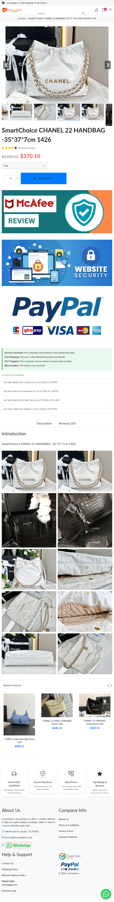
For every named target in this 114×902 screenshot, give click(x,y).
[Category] (110, 10)
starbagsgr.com (10, 885)
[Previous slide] (108, 685)
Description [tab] (44, 423)
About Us (64, 819)
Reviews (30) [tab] (67, 423)
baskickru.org (9, 891)
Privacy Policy (66, 831)
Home (23, 19)
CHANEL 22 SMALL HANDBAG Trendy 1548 (57, 722)
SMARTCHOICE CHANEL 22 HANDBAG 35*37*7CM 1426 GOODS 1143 (62, 19)
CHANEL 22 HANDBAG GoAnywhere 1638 (95, 722)
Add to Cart (45, 178)
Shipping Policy (10, 869)
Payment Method (68, 837)
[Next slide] (111, 685)
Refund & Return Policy (14, 875)
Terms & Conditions (69, 825)
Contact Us (8, 863)
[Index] (96, 10)
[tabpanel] (19, 723)
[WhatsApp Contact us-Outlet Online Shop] (106, 894)
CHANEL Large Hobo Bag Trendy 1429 (19, 740)
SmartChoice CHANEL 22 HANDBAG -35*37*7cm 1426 (39, 444)
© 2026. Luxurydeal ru (69, 874)
